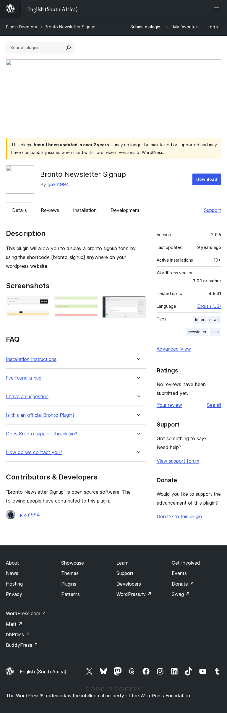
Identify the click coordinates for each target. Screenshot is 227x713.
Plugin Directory (21, 26)
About (12, 563)
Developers (128, 584)
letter (200, 319)
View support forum (178, 461)
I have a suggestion (27, 396)
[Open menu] (217, 9)
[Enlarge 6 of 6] (138, 304)
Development (125, 210)
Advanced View (174, 349)
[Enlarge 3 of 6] (90, 304)
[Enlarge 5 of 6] (90, 321)
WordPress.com (26, 613)
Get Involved (186, 563)
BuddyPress (22, 645)
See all (214, 405)
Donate (183, 584)
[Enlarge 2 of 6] (41, 318)
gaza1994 (58, 184)
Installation (85, 210)
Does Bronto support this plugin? (41, 434)
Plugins (68, 584)
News (12, 573)
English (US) (209, 306)
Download (206, 179)
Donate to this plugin (179, 516)
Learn (122, 563)
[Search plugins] (68, 48)
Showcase (72, 563)
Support (212, 210)
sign (215, 332)
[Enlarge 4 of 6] (90, 312)
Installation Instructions (31, 359)
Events (179, 573)
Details (19, 210)
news (214, 319)
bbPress (18, 634)
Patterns (70, 594)
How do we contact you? (34, 452)
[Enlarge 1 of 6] (41, 304)
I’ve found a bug (23, 378)
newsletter (197, 332)
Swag (181, 594)
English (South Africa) (43, 672)
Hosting (14, 584)
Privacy (14, 594)
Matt (14, 624)
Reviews (50, 210)
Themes (70, 573)
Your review (169, 405)
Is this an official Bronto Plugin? (40, 415)
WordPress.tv (134, 594)
